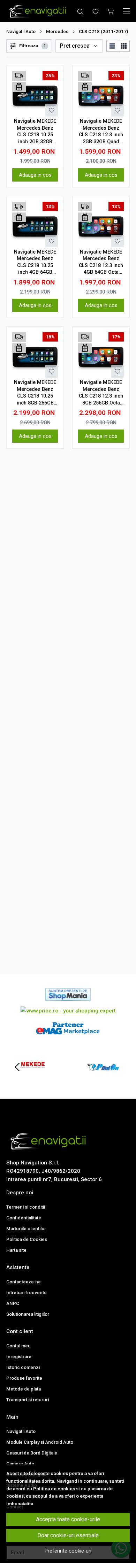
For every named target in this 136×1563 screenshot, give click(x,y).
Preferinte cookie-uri (68, 1551)
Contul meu (18, 1345)
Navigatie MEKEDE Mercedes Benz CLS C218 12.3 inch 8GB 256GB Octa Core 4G (101, 392)
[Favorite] (95, 11)
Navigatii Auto (21, 31)
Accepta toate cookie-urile (68, 1519)
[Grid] (124, 46)
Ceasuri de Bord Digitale (31, 1453)
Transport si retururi (27, 1399)
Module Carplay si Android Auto (39, 1442)
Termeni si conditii (25, 1207)
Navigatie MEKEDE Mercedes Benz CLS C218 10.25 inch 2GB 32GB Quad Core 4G (35, 131)
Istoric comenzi (23, 1367)
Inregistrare (18, 1356)
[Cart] (111, 11)
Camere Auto (20, 1463)
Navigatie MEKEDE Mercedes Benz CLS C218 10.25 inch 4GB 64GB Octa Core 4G (35, 262)
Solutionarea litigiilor (27, 1314)
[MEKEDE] (33, 1080)
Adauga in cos (35, 175)
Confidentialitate (23, 1217)
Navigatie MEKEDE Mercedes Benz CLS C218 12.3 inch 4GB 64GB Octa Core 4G (101, 262)
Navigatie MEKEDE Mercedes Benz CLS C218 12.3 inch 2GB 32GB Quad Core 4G (101, 131)
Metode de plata (23, 1389)
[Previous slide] (17, 1067)
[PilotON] (103, 1080)
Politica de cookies (54, 1488)
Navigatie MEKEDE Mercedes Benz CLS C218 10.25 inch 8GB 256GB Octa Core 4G (35, 392)
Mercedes (57, 31)
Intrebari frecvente (26, 1292)
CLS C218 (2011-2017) (103, 31)
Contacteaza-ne (23, 1281)
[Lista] (112, 46)
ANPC (12, 1303)
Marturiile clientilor (26, 1228)
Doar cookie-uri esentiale (68, 1535)
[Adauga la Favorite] (51, 110)
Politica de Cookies (26, 1239)
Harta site (16, 1250)
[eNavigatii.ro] (38, 11)
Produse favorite (24, 1378)
